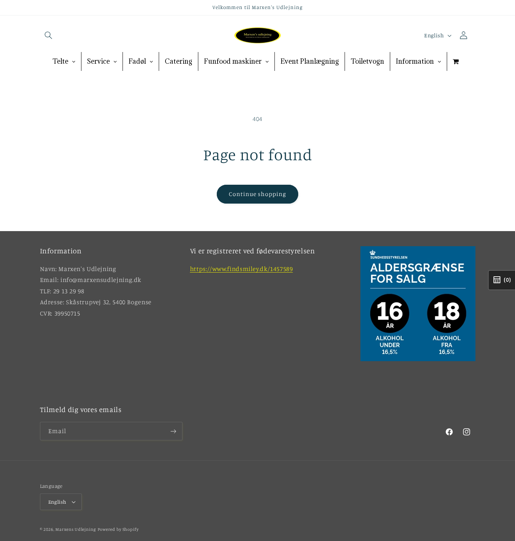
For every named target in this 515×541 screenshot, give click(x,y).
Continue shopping (258, 194)
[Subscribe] (173, 431)
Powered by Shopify (118, 529)
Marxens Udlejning (75, 529)
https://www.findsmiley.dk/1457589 (241, 269)
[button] (48, 35)
